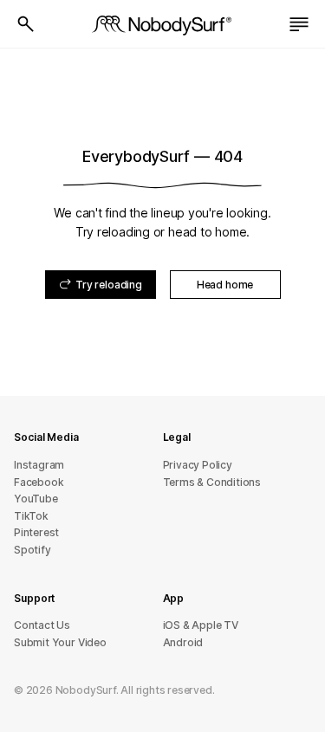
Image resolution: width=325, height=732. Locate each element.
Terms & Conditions (212, 482)
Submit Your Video (60, 642)
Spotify (32, 549)
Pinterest (36, 532)
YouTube (36, 498)
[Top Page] (163, 24)
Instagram (39, 464)
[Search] (26, 24)
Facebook (38, 482)
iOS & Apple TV (200, 625)
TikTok (31, 515)
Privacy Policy (197, 464)
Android (183, 642)
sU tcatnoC (42, 625)
